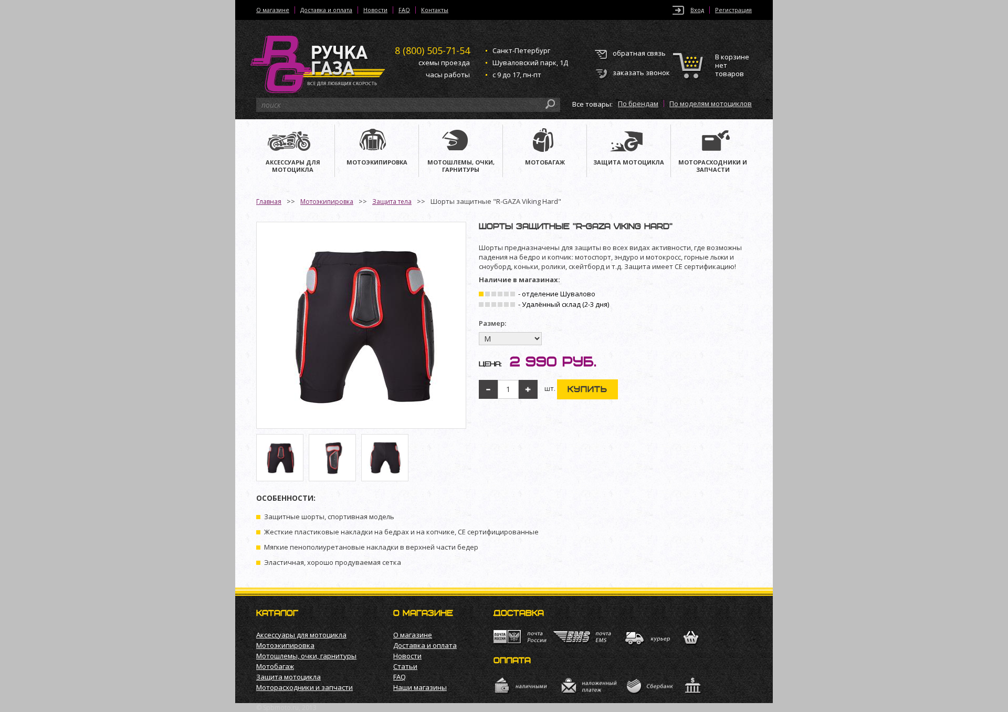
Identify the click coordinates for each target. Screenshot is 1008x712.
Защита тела (392, 201)
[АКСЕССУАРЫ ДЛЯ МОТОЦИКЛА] (292, 141)
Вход (697, 10)
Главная (268, 201)
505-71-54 (432, 50)
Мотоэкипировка (326, 201)
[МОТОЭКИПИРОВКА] (376, 141)
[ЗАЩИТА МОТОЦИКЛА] (628, 141)
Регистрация (733, 10)
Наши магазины (420, 687)
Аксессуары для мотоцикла (301, 634)
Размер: (492, 323)
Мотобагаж (275, 666)
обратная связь (639, 53)
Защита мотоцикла (288, 677)
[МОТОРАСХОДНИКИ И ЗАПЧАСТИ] (713, 141)
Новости (375, 10)
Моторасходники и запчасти (304, 687)
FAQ (404, 10)
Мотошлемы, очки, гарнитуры (306, 656)
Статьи (405, 666)
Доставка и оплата (326, 10)
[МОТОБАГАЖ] (544, 141)
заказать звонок (641, 72)
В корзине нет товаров (732, 65)
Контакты (434, 10)
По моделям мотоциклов (710, 103)
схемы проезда (444, 62)
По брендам (638, 103)
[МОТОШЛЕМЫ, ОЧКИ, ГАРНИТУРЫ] (460, 141)
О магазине (272, 10)
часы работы (448, 74)
